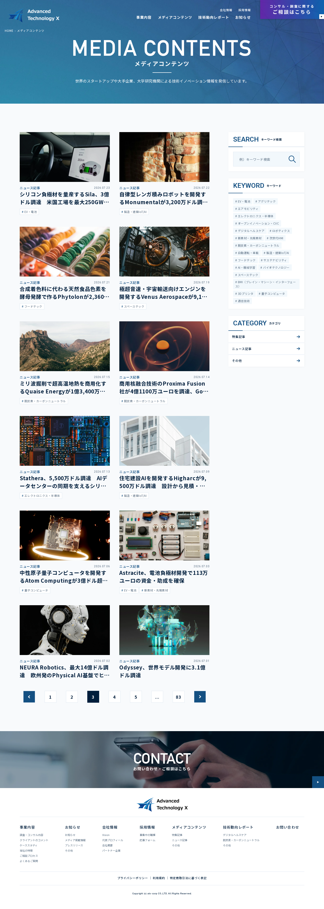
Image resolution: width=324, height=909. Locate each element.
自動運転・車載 (248, 253)
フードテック (246, 260)
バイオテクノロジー (276, 267)
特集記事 (238, 336)
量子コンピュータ (272, 293)
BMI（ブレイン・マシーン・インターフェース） (265, 284)
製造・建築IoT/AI (277, 253)
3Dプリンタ (245, 293)
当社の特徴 (26, 850)
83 (178, 697)
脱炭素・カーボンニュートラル (258, 245)
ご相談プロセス (29, 856)
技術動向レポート (213, 17)
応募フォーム (147, 840)
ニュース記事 (242, 348)
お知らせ (243, 17)
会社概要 (107, 845)
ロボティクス (281, 231)
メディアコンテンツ (175, 17)
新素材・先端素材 (249, 238)
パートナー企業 (111, 850)
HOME (9, 30)
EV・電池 (243, 201)
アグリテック (266, 201)
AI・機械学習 (246, 267)
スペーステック (247, 275)
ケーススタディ (28, 845)
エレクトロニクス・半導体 (255, 216)
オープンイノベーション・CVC (258, 223)
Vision (106, 835)
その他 (237, 360)
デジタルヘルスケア (250, 231)
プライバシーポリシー (132, 878)
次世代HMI (275, 238)
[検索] (294, 159)
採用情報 (244, 10)
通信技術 (243, 301)
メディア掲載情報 (75, 840)
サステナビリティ (275, 260)
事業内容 (144, 17)
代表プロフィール (112, 840)
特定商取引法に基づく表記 (188, 878)
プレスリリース (74, 845)
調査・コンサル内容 (31, 835)
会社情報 (226, 10)
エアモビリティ (247, 209)
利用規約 (159, 878)
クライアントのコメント (34, 840)
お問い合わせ (287, 827)
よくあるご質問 (29, 861)
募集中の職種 (147, 835)
